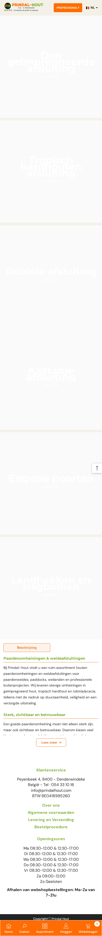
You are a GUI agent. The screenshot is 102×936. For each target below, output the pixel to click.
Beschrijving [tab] (27, 647)
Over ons (51, 805)
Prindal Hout (60, 919)
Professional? (68, 7)
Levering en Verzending (51, 819)
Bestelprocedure (51, 826)
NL (90, 7)
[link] (24, 928)
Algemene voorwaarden (51, 812)
